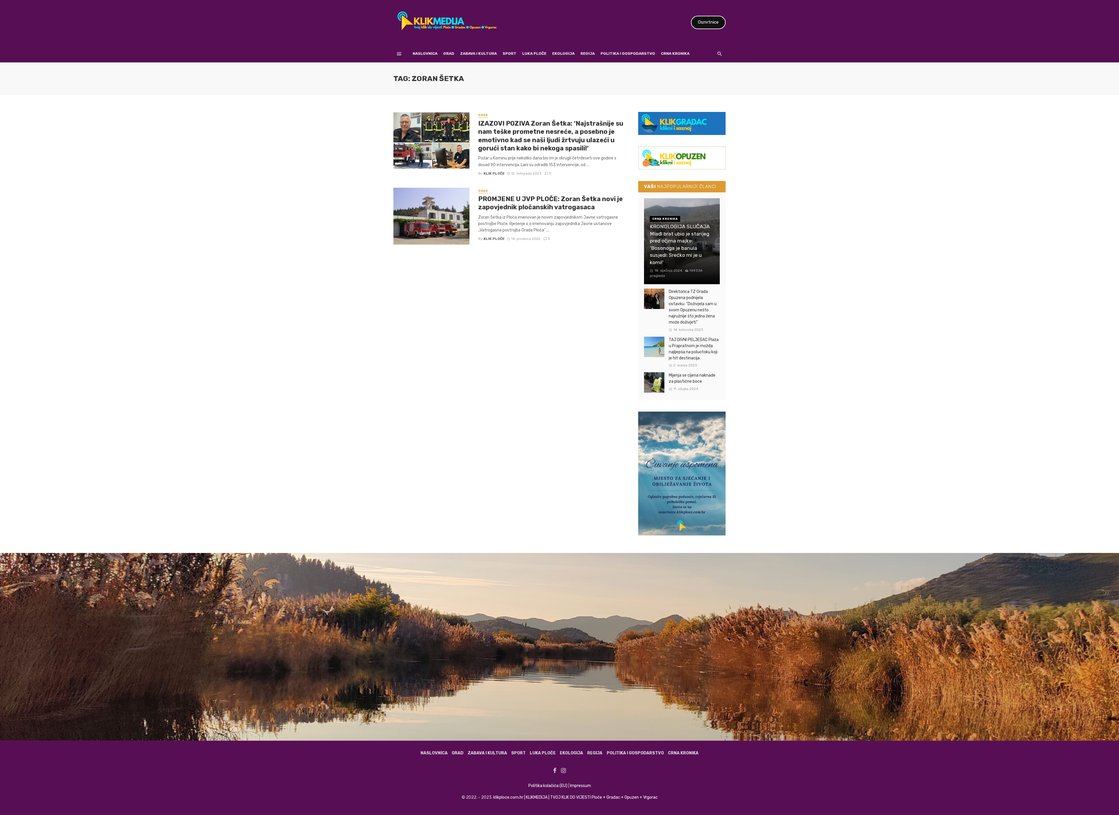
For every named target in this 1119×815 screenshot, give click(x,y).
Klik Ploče (494, 173)
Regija (587, 53)
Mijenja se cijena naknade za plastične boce (692, 378)
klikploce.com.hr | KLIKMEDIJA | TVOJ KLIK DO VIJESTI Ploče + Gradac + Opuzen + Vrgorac (575, 797)
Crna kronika (675, 53)
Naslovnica (425, 53)
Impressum (580, 785)
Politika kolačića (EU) (547, 785)
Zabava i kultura (478, 53)
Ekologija (563, 53)
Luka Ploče (534, 53)
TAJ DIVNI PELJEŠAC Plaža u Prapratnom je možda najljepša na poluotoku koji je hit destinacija (694, 349)
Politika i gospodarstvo (628, 53)
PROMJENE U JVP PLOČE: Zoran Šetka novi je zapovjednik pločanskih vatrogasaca (550, 203)
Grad (448, 53)
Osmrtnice (708, 22)
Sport (509, 53)
